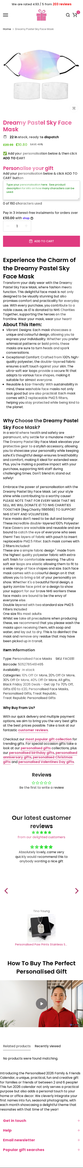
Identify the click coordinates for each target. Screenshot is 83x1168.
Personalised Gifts (17, 693)
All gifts (64, 680)
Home (7, 29)
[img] (41, 832)
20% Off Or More (62, 675)
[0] (75, 15)
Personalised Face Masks (32, 658)
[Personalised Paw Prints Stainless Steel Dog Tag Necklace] (41, 928)
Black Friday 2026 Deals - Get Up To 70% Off (38, 684)
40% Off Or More (43, 680)
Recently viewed (48, 1046)
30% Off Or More (16, 680)
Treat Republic (44, 693)
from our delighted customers (41, 837)
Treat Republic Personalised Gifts (29, 698)
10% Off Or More (34, 675)
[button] (7, 891)
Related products (17, 1046)
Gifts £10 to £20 (15, 689)
